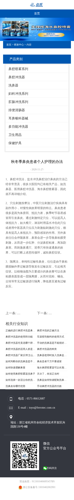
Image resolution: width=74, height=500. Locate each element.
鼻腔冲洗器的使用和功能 (19, 336)
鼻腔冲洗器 (16, 77)
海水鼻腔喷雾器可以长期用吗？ (52, 367)
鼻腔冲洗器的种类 (47, 349)
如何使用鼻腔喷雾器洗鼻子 (20, 373)
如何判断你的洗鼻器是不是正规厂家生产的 (21, 361)
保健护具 (15, 143)
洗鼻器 (13, 85)
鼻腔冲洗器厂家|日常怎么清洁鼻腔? (21, 355)
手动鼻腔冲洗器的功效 (49, 386)
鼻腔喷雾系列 (18, 69)
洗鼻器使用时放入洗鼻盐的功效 (52, 355)
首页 (37, 13)
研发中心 (19, 44)
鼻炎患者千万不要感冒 (49, 361)
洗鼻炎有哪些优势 (15, 386)
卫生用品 (15, 135)
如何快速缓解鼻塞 (15, 367)
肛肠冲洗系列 (18, 102)
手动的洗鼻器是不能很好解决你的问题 (52, 342)
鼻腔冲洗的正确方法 (48, 330)
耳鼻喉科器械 (18, 118)
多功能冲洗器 (18, 126)
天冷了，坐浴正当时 (48, 373)
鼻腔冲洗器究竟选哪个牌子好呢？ (21, 342)
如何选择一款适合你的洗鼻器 (21, 380)
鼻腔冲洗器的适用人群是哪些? (21, 349)
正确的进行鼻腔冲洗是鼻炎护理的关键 (21, 330)
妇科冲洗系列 (18, 93)
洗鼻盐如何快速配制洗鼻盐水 (52, 380)
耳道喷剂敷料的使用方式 (50, 336)
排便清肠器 (16, 110)
